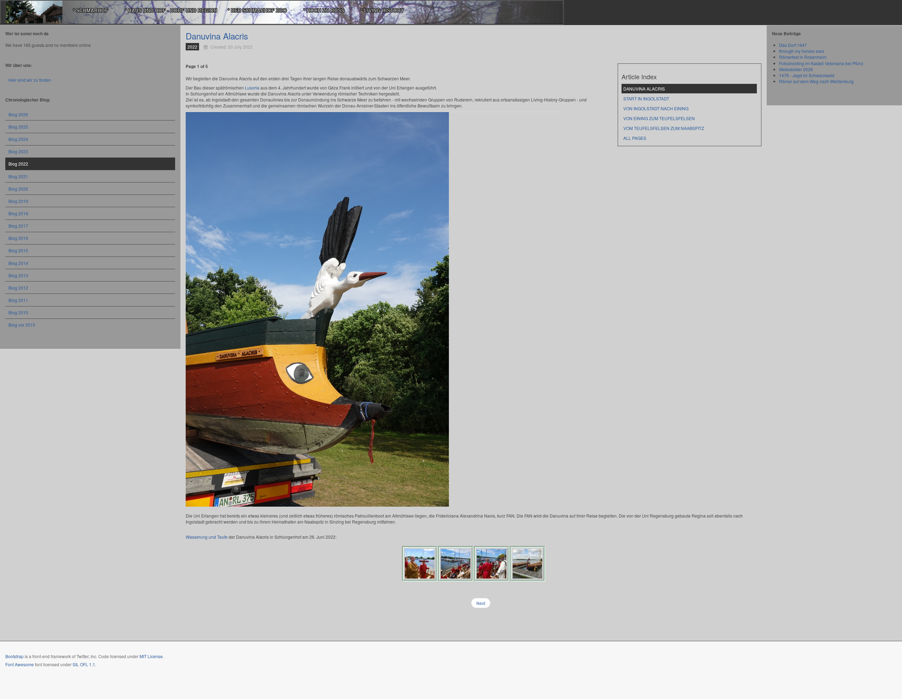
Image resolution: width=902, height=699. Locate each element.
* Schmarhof (91, 10)
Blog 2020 (18, 189)
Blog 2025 (18, 127)
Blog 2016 (18, 238)
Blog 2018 (18, 213)
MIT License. (152, 656)
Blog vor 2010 (21, 325)
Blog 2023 (18, 151)
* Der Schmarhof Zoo (258, 10)
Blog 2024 (18, 139)
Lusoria (252, 88)
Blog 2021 (18, 176)
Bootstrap (14, 656)
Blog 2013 (18, 275)
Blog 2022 (18, 164)
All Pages (634, 138)
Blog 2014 (18, 263)
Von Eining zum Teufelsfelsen (659, 118)
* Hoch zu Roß (324, 10)
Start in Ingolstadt (646, 98)
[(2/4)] (455, 563)
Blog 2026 (18, 114)
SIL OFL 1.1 (84, 664)
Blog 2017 (18, 226)
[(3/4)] (491, 563)
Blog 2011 (18, 300)
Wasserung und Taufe (207, 537)
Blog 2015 (18, 250)
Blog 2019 (18, 201)
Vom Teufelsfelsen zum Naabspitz (663, 128)
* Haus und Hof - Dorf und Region (171, 10)
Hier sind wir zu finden (29, 80)
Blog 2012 (18, 288)
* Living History (383, 10)
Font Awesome (19, 664)
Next (480, 603)
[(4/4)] (527, 563)
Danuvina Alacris (217, 36)
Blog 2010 (18, 312)
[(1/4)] (419, 563)
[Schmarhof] (34, 10)
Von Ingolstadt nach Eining (655, 108)
